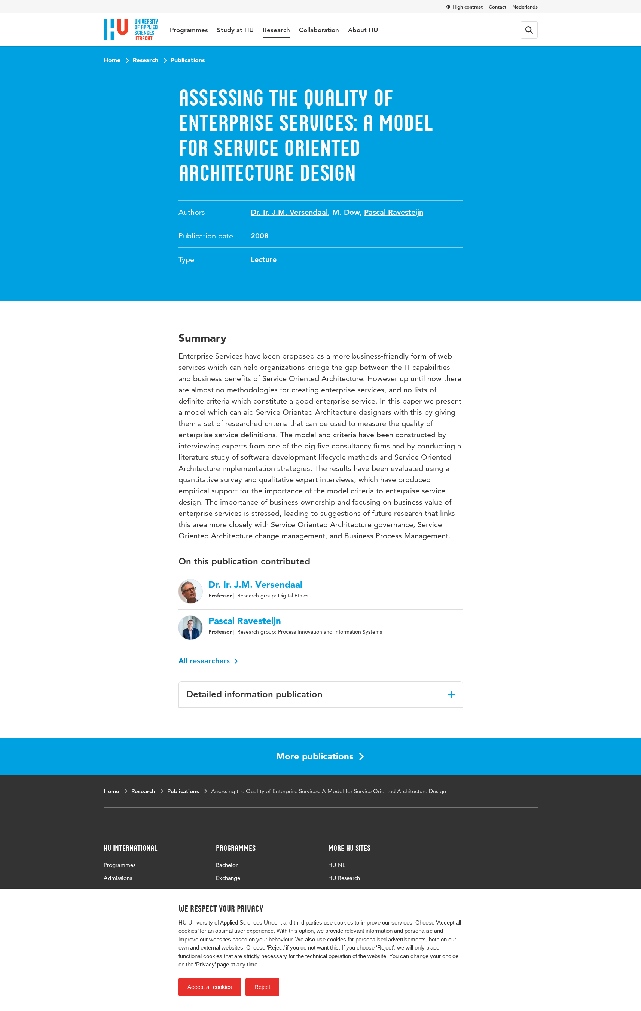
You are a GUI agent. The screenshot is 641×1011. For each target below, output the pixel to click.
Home (112, 60)
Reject (262, 987)
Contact (497, 7)
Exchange (228, 877)
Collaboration (319, 30)
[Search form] (529, 30)
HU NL (336, 864)
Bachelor (227, 864)
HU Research (344, 877)
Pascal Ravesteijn (393, 212)
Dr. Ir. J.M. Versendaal (289, 212)
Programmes (189, 30)
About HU (363, 30)
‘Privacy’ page (212, 964)
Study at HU (235, 30)
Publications (188, 60)
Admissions (118, 877)
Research (276, 30)
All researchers (205, 660)
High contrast (467, 7)
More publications (314, 756)
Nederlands (525, 7)
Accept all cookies (209, 987)
